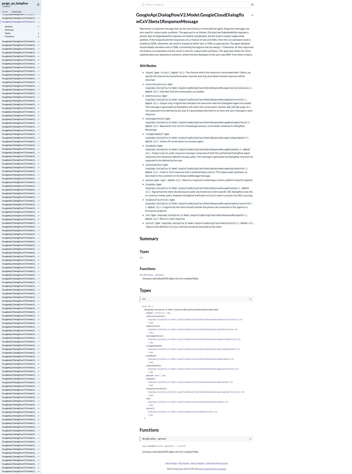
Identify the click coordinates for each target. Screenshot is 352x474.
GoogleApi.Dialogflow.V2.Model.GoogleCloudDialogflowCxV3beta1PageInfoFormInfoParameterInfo (19, 14)
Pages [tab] (5, 12)
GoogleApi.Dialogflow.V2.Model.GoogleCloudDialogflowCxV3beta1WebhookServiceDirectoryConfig (19, 182)
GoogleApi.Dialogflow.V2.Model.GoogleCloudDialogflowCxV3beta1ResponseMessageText (19, 74)
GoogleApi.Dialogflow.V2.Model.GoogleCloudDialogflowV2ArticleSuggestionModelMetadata (19, 230)
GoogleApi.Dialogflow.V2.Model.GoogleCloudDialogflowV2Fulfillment (19, 471)
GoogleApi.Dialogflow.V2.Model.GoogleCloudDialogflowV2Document (19, 389)
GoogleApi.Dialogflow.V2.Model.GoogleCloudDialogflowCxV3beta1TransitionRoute (19, 134)
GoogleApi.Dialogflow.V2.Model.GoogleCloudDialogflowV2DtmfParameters (19, 397)
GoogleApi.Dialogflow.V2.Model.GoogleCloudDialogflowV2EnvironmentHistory (19, 419)
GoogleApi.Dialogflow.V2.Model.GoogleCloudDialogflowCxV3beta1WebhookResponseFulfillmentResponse (19, 178)
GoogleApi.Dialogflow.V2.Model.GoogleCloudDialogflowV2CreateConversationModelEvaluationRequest (19, 356)
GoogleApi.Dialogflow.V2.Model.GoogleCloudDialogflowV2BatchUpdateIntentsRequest (19, 274)
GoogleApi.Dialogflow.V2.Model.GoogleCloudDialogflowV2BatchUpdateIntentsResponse (19, 278)
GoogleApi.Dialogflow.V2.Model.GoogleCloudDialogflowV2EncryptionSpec (19, 400)
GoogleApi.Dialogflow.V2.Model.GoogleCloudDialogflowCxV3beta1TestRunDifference (19, 115)
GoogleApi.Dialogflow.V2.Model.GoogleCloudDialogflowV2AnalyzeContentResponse (19, 211)
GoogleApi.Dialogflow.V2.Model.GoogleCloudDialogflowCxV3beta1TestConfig (19, 108)
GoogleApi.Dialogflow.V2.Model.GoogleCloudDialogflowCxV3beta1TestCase (19, 97)
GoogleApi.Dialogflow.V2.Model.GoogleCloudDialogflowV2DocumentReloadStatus (19, 393)
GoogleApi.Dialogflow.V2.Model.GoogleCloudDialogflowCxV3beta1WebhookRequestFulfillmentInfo (19, 160)
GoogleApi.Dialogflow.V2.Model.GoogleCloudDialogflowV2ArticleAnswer (19, 226)
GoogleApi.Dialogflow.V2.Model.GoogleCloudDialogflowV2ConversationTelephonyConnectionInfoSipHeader (19, 345)
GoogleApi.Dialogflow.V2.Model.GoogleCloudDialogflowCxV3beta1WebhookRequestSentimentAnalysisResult (19, 171)
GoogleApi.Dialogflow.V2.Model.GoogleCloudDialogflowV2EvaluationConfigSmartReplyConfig (19, 434)
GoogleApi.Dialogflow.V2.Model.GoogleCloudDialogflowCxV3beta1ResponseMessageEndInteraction (19, 45)
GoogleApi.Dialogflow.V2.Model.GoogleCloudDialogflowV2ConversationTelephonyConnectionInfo (19, 337)
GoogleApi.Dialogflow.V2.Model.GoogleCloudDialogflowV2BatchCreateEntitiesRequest (19, 249)
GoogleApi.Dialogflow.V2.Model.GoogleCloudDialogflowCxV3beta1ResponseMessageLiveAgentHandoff (19, 52)
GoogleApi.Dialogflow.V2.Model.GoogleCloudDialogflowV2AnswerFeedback (19, 219)
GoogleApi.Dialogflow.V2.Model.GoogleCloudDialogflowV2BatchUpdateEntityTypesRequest (19, 267)
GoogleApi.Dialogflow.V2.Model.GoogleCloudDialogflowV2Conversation (19, 297)
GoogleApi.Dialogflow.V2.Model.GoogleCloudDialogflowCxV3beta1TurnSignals (19, 137)
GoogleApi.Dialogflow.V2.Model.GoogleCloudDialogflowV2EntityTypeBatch (19, 408)
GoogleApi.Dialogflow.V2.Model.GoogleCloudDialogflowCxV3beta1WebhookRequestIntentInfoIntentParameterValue (19, 167)
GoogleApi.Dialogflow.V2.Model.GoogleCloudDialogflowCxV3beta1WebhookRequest (19, 156)
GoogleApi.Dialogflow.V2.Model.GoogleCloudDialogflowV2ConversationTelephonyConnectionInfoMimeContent (19, 341)
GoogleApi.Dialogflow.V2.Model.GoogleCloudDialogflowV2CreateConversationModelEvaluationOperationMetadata (19, 352)
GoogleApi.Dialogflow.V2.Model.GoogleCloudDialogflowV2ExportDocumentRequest (19, 449)
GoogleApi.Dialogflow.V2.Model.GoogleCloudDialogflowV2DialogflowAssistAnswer (19, 386)
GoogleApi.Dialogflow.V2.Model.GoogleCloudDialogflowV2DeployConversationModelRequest (19, 375)
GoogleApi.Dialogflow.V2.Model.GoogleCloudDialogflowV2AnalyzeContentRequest (19, 208)
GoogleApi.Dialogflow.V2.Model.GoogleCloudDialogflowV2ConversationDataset (19, 312)
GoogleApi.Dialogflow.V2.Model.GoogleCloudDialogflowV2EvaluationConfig (19, 426)
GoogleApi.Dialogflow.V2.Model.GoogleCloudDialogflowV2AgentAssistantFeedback (19, 189)
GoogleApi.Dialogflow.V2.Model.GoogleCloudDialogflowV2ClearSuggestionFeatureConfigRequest (19, 286)
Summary (9, 29)
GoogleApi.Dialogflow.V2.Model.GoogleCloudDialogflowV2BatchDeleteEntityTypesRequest (19, 256)
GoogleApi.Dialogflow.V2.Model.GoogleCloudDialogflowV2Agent (19, 185)
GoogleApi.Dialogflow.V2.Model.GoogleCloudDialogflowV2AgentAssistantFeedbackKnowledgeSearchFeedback (19, 197)
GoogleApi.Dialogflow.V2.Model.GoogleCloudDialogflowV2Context (19, 293)
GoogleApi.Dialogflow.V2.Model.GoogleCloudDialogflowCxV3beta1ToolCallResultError (19, 130)
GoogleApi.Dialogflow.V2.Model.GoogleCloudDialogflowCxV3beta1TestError (19, 111)
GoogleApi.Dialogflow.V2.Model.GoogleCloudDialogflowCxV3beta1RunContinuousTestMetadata (19, 78)
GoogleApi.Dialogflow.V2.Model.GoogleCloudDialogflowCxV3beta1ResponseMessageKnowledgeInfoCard (19, 48)
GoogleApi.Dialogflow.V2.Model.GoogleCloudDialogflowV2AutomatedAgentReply (19, 245)
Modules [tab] (16, 12)
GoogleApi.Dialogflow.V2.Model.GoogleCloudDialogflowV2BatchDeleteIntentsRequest (19, 260)
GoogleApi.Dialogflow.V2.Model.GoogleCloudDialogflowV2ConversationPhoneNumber (19, 330)
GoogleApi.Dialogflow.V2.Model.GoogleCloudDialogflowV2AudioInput (19, 237)
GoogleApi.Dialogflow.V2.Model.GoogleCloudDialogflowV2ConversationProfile (19, 334)
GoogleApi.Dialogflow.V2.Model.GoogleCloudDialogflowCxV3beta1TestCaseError (19, 100)
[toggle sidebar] (37, 4)
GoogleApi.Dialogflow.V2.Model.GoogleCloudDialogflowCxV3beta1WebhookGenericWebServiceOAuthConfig (19, 148)
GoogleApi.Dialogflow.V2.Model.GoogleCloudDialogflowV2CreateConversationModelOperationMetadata (19, 360)
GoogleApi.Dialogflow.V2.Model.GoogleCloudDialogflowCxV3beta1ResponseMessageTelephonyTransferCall (19, 71)
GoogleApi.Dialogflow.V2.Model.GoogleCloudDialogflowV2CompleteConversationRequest (19, 289)
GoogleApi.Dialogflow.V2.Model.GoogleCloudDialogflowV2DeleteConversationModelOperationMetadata (19, 367)
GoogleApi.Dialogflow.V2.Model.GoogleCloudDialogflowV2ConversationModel (19, 323)
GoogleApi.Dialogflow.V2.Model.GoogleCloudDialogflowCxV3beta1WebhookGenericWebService (19, 145)
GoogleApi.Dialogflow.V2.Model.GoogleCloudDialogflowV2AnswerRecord (19, 223)
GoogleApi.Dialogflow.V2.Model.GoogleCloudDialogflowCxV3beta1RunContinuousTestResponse (19, 82)
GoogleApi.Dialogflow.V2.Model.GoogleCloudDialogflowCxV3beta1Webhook (19, 141)
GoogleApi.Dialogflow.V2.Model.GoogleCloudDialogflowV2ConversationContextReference (19, 304)
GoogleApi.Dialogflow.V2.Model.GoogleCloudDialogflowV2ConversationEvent (19, 315)
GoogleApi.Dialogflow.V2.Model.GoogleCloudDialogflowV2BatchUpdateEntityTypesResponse (19, 271)
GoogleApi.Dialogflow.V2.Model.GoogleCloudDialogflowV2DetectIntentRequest (19, 378)
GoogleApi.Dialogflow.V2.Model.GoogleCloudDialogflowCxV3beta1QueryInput (19, 18)
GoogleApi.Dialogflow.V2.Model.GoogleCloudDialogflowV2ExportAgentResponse (19, 445)
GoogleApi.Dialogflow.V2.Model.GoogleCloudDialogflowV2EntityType (19, 404)
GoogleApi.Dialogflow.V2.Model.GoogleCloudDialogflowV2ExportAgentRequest (19, 441)
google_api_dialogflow (15, 3)
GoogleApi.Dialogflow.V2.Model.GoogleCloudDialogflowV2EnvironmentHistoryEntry (19, 423)
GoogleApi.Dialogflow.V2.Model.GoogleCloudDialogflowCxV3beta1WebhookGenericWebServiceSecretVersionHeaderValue (19, 152)
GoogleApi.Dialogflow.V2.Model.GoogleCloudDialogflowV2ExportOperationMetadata (19, 452)
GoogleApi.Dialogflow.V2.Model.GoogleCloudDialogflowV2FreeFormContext (19, 463)
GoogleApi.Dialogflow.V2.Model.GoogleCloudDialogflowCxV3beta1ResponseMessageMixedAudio (19, 56)
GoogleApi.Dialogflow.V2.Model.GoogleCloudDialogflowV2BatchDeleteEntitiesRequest (19, 252)
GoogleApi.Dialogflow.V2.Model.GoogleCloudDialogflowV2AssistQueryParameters (19, 234)
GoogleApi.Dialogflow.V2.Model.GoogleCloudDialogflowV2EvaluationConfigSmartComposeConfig (19, 430)
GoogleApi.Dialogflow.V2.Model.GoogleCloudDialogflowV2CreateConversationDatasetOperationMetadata (19, 349)
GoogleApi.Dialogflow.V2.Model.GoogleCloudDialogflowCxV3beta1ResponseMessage (19, 21)
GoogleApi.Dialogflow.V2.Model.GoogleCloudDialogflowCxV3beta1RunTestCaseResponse (19, 89)
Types (7, 33)
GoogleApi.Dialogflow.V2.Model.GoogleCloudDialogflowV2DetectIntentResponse (19, 382)
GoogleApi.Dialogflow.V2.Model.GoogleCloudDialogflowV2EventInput (19, 438)
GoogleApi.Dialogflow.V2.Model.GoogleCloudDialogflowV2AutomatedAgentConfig (19, 241)
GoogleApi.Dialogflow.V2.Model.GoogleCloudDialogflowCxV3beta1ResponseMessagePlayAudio (19, 67)
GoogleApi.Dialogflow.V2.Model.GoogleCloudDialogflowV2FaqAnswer (19, 456)
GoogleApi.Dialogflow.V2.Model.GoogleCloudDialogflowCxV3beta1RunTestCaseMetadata (19, 85)
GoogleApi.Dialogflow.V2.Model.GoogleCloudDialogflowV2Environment (19, 415)
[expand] (38, 14)
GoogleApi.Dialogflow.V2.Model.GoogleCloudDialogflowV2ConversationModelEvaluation (19, 326)
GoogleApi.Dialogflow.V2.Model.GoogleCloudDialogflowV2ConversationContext (19, 300)
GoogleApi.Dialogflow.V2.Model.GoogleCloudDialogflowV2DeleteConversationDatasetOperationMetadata (19, 363)
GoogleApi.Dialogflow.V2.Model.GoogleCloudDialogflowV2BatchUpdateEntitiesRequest (19, 263)
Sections (9, 26)
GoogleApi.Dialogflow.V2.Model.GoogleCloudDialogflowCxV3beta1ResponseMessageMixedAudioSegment (19, 59)
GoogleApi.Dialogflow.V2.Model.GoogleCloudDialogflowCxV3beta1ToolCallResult (19, 126)
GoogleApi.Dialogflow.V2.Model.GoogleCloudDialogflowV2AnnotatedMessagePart (19, 215)
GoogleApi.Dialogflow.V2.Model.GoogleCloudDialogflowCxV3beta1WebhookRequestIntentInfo (19, 163)
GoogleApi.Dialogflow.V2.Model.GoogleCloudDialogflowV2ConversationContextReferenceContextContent (19, 308)
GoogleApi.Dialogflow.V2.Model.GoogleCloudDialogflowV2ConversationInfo (19, 319)
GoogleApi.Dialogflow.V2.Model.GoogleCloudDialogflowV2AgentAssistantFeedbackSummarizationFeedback (19, 200)
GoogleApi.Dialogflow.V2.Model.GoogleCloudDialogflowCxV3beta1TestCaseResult (19, 104)
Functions (9, 36)
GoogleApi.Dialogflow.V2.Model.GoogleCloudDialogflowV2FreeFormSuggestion (19, 467)
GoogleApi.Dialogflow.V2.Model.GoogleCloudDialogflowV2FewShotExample (19, 460)
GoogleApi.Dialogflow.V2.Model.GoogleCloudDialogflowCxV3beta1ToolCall (19, 122)
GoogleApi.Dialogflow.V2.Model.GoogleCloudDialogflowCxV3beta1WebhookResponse (19, 174)
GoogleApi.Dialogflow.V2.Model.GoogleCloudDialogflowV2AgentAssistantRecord (19, 204)
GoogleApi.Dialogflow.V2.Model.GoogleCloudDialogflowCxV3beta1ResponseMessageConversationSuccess (19, 41)
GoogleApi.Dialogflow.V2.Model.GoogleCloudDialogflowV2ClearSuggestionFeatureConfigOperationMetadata (19, 282)
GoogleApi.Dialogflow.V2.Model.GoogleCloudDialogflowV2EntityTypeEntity (19, 412)
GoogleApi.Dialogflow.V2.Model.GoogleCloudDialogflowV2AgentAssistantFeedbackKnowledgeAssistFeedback (19, 193)
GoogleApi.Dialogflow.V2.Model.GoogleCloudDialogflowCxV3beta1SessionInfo (19, 93)
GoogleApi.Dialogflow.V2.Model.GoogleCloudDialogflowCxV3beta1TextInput (19, 119)
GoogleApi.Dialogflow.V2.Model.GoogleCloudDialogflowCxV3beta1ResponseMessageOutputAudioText (19, 63)
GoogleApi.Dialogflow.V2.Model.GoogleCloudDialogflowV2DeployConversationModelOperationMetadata (19, 371)
